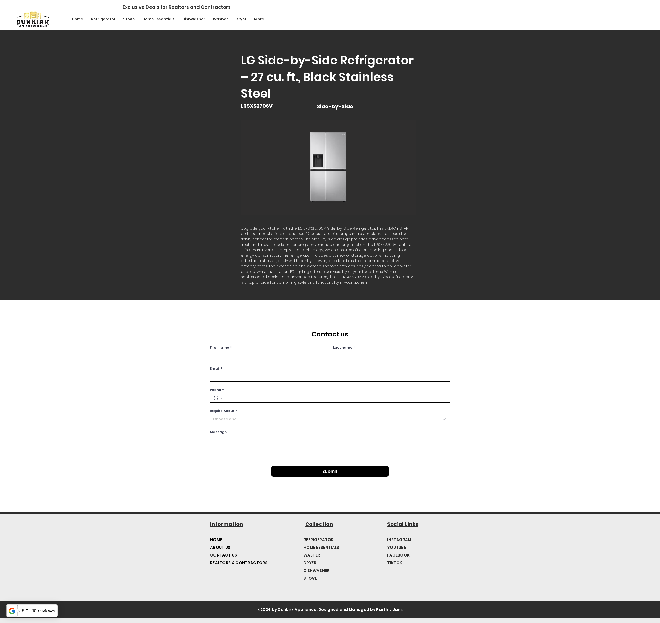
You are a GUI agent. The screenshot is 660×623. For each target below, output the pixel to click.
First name (221, 348)
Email (216, 369)
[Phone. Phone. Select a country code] (218, 398)
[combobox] (330, 419)
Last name (344, 348)
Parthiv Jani (389, 609)
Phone (217, 390)
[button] (328, 167)
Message (218, 432)
